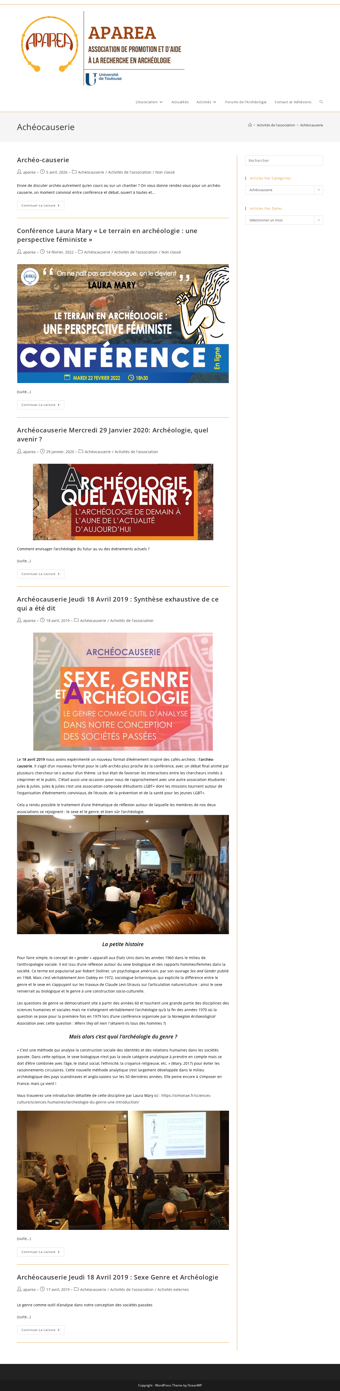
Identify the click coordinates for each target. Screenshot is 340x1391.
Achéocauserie (311, 125)
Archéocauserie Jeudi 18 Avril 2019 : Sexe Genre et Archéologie (117, 1277)
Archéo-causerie (43, 159)
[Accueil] (250, 125)
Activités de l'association (129, 172)
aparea (29, 172)
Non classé (165, 172)
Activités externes (173, 1289)
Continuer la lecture (43, 206)
